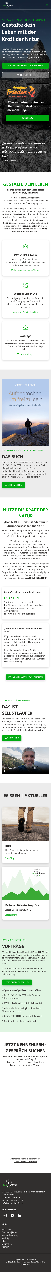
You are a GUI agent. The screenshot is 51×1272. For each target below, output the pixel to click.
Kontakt (5, 1247)
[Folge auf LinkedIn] (19, 1215)
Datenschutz (31, 1259)
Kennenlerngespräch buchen (25, 65)
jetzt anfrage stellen (17, 982)
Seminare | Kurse (9, 1232)
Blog (4, 1241)
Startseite (6, 1229)
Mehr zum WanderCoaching (25, 312)
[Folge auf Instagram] (5, 1215)
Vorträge (6, 1238)
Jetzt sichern (11, 915)
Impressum (19, 1259)
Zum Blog (27, 118)
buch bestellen (13, 485)
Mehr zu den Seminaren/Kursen (25, 270)
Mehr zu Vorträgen (25, 354)
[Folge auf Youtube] (12, 1215)
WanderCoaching (10, 1235)
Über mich (7, 1244)
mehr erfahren (25, 75)
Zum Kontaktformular (25, 1161)
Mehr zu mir (12, 738)
